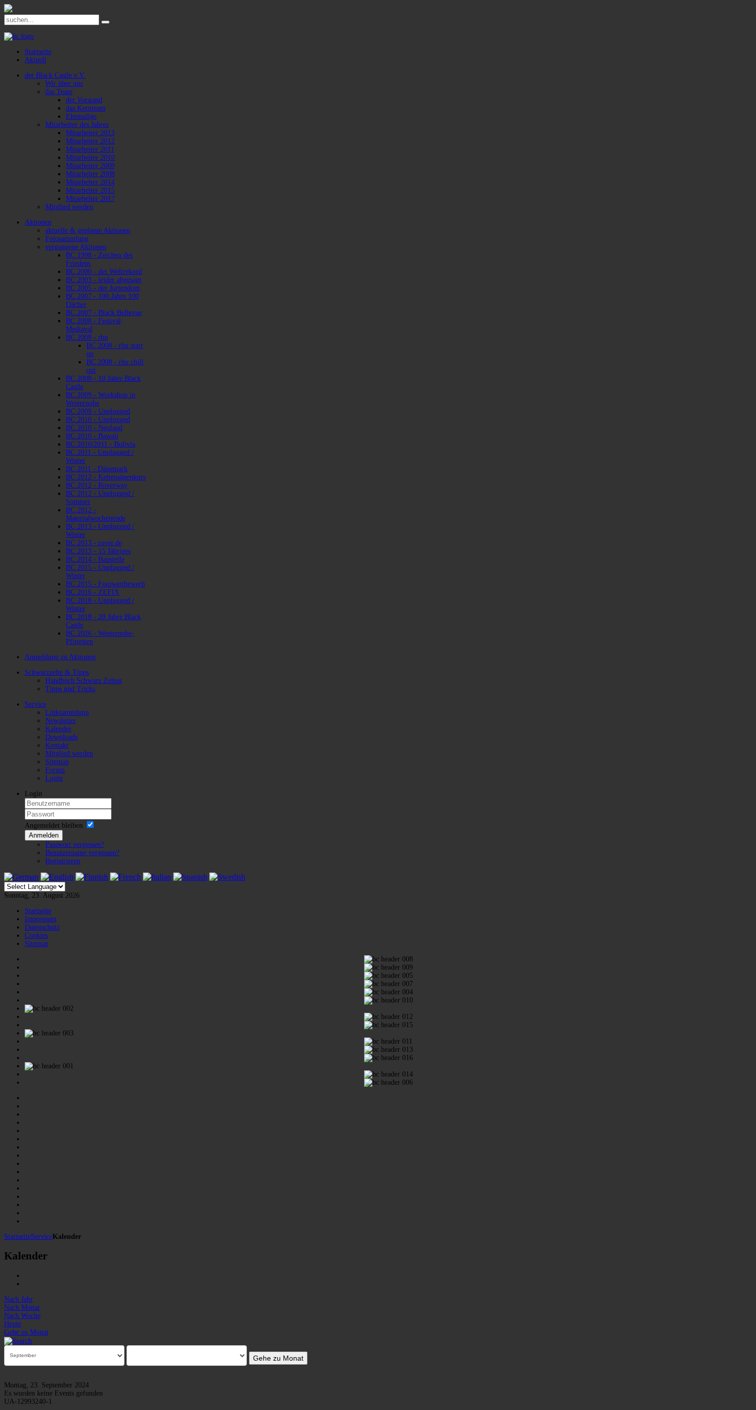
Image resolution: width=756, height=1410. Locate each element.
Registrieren (62, 861)
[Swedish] (227, 877)
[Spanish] (190, 877)
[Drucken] (28, 1275)
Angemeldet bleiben (54, 825)
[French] (125, 877)
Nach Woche (22, 1316)
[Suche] (18, 1340)
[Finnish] (92, 877)
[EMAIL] (28, 1284)
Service (41, 1236)
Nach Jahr (18, 1299)
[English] (57, 877)
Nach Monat (22, 1307)
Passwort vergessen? (74, 844)
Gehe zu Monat (26, 1332)
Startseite (17, 1236)
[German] (21, 877)
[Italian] (157, 877)
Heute (12, 1324)
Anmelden (44, 835)
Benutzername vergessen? (82, 853)
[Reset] (105, 22)
